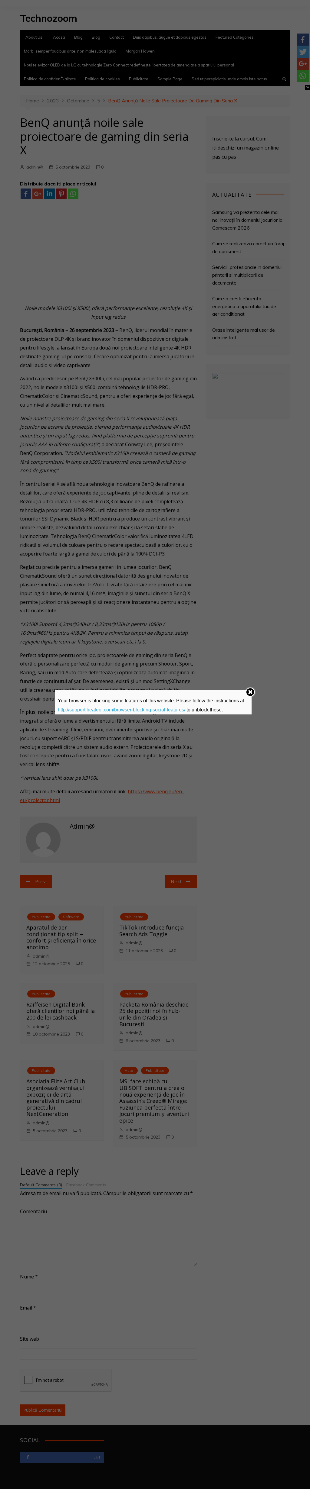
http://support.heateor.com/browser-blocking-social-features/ (121, 709)
